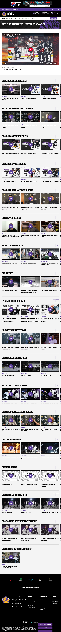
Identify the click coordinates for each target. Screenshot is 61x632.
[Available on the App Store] (26, 622)
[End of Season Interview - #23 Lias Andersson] (50, 529)
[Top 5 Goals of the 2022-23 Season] (50, 503)
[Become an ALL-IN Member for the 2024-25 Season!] (50, 254)
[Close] (59, 627)
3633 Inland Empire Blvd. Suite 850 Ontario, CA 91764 (55, 600)
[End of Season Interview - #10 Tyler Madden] (30, 529)
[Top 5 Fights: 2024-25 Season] (50, 89)
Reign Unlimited (31, 605)
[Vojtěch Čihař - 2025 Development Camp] (30, 226)
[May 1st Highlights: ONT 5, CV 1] (30, 144)
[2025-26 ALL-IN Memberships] (30, 254)
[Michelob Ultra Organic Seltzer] (51, 579)
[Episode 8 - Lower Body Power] (30, 475)
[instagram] (52, 9)
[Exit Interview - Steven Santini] (50, 394)
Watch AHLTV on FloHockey (43, 609)
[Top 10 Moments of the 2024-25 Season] (11, 89)
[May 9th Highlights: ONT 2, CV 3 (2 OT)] (11, 144)
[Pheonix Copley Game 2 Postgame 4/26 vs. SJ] (30, 198)
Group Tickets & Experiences (31, 603)
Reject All (45, 627)
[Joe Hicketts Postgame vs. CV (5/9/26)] (30, 116)
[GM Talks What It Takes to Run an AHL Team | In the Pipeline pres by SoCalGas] (50, 309)
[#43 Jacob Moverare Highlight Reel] (30, 448)
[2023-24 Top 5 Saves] (30, 366)
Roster (41, 601)
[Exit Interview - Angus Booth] (30, 172)
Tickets (3, 18)
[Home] (8, 14)
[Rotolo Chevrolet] (31, 579)
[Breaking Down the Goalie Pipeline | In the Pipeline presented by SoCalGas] (11, 309)
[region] (30, 627)
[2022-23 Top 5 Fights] (11, 503)
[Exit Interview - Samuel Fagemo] (30, 394)
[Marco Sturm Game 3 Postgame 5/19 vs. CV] (50, 420)
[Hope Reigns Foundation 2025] (11, 281)
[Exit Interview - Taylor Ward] (11, 394)
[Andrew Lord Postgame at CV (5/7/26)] (50, 116)
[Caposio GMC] (22, 579)
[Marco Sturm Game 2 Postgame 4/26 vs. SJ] (50, 198)
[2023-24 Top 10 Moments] (11, 366)
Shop (33, 18)
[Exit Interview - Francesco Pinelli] (50, 172)
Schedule (8, 18)
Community (24, 18)
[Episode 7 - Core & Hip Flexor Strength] (50, 475)
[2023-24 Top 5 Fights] (50, 366)
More (29, 18)
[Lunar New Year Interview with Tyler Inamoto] (11, 338)
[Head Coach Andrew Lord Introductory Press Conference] (11, 226)
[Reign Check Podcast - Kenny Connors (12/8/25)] (11, 557)
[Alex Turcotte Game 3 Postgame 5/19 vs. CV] (30, 420)
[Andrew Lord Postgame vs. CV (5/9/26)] (11, 116)
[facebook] (50, 9)
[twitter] (54, 9)
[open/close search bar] (58, 18)
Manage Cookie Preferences (45, 624)
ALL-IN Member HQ (31, 601)
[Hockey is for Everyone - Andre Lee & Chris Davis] (30, 338)
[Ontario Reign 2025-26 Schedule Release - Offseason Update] (30, 281)
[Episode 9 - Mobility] (11, 475)
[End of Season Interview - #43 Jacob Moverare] (11, 529)
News (15, 18)
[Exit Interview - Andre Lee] (11, 172)
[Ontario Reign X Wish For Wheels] (50, 281)
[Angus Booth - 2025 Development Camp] (50, 226)
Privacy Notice (5, 630)
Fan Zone (19, 18)
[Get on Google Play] (35, 622)
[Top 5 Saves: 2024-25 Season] (30, 89)
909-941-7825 (54, 603)
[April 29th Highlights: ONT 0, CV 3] (50, 144)
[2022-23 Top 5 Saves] (30, 503)
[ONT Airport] (11, 579)
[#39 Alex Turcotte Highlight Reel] (50, 448)
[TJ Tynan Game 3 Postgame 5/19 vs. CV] (11, 420)
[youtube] (58, 9)
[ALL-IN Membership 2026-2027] (11, 254)
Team (12, 18)
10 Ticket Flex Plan (31, 607)
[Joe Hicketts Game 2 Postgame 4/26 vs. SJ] (11, 198)
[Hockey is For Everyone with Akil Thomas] (50, 338)
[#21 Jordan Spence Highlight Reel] (11, 448)
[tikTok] (56, 9)
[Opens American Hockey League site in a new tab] (16, 4)
